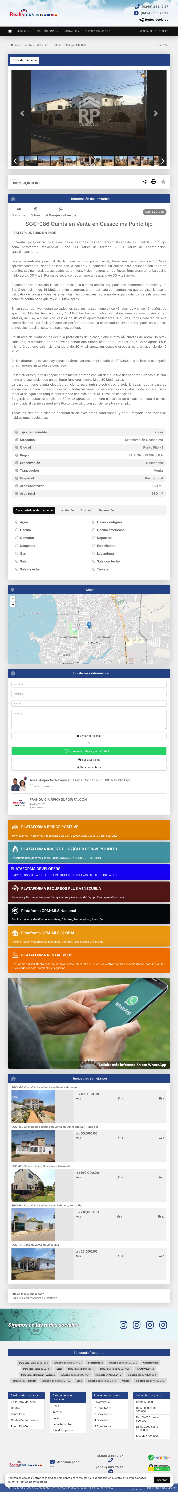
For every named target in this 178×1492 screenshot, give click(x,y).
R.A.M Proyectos (63, 1430)
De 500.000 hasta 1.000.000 (147, 1428)
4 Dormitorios (103, 1420)
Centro (15, 1408)
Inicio (17, 45)
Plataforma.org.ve (97, 31)
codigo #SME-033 (150, 1380)
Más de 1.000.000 (147, 1436)
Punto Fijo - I (43, 45)
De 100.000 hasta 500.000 (147, 1419)
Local (56, 1418)
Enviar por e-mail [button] (90, 735)
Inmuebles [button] (22, 31)
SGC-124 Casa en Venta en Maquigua (35, 1244)
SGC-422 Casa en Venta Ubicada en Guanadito (41, 1166)
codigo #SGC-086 (33, 1363)
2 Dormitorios (102, 1408)
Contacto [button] (70, 31)
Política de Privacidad (33, 1482)
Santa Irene (18, 1414)
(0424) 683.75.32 (154, 13)
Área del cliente (153, 31)
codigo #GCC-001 (75, 1375)
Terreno (58, 1412)
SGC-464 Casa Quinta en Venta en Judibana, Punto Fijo (46, 1205)
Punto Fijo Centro (22, 1426)
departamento (62, 1424)
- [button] (13, 604)
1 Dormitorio (102, 1402)
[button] (23, 113)
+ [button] (13, 599)
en (81, 1369)
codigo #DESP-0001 (115, 1369)
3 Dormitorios (103, 1414)
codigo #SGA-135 (68, 1362)
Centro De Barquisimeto (26, 1420)
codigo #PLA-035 (123, 1362)
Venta (28, 45)
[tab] (24, 60)
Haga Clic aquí (20, 1298)
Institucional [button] (46, 31)
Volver (163, 45)
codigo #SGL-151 (36, 1369)
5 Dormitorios (102, 1426)
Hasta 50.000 (144, 1402)
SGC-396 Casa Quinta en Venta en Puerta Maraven (44, 1087)
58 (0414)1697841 (42, 786)
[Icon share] (123, 1325)
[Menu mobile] (10, 31)
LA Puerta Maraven (23, 1402)
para (24, 1380)
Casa (58, 45)
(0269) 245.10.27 (155, 6)
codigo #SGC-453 (56, 1380)
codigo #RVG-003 (142, 1375)
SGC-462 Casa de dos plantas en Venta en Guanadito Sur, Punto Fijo (55, 1126)
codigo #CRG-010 (102, 1380)
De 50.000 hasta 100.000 (146, 1409)
